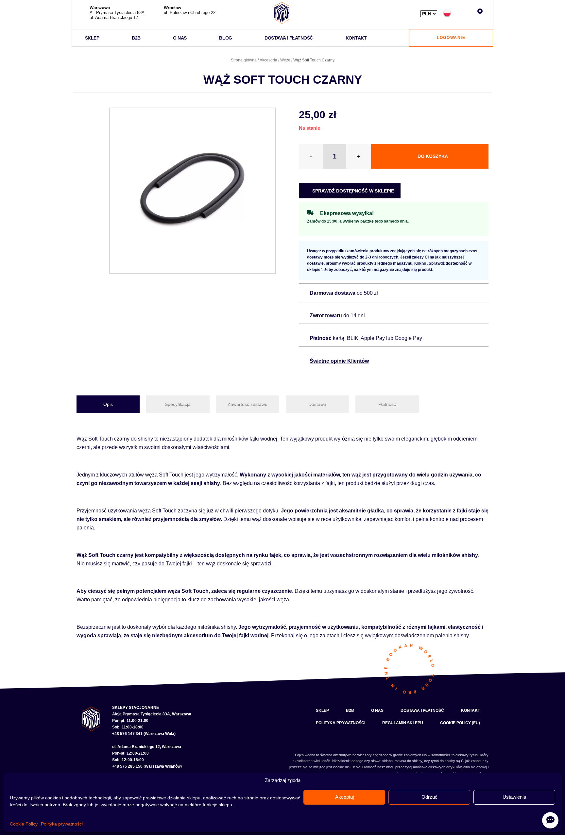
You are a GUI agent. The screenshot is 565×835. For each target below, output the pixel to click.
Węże (285, 60)
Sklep (92, 38)
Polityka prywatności (62, 824)
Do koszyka (433, 156)
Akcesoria (268, 60)
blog (389, 767)
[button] (462, 13)
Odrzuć (429, 797)
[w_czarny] (192, 191)
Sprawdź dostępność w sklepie (352, 190)
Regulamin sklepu (402, 723)
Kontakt (356, 38)
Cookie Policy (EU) (460, 723)
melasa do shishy (408, 761)
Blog (225, 38)
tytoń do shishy (443, 761)
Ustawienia (514, 797)
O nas (180, 38)
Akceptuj (344, 797)
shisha (387, 761)
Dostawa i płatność (289, 38)
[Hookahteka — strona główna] (282, 13)
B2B (136, 38)
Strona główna (244, 60)
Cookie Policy (24, 824)
